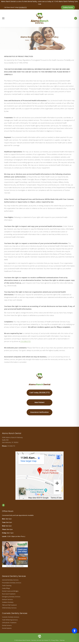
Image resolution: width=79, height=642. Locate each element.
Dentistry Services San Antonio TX (40, 640)
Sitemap (62, 640)
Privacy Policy (55, 640)
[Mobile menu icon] (3, 18)
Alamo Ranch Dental (24, 640)
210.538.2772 (23, 7)
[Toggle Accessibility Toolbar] (74, 631)
